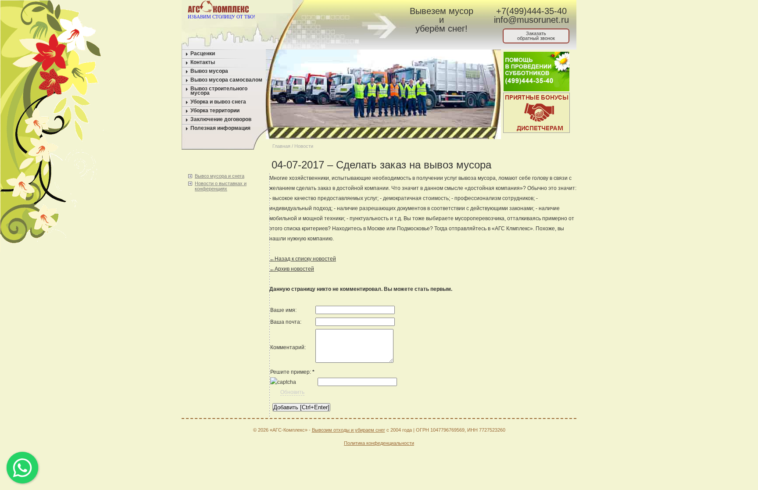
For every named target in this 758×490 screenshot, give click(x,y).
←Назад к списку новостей (302, 259)
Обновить (292, 392)
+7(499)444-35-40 (531, 11)
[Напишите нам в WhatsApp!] (324, 8)
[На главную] (307, 8)
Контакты (202, 62)
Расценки (202, 53)
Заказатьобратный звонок (536, 36)
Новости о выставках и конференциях (221, 186)
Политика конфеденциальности (379, 443)
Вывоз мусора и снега (219, 176)
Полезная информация (220, 128)
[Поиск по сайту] (357, 8)
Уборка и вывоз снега (218, 102)
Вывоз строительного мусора (218, 90)
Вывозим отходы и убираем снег (348, 430)
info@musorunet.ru (531, 20)
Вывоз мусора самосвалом (226, 80)
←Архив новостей (291, 269)
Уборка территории (215, 110)
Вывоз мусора (209, 71)
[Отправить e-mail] (341, 8)
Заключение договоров (220, 119)
